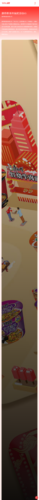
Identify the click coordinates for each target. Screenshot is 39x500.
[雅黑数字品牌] (6, 3)
